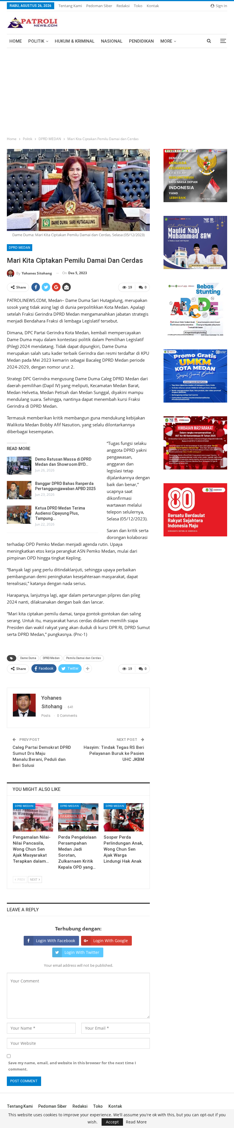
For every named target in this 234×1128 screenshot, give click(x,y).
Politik (36, 41)
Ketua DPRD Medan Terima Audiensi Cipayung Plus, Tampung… (60, 513)
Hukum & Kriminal (74, 41)
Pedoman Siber (99, 5)
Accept (112, 1122)
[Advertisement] (117, 91)
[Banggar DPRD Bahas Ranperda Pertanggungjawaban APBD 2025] (19, 490)
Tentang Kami (70, 5)
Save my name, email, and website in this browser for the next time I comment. (72, 1066)
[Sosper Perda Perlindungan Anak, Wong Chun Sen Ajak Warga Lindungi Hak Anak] (124, 817)
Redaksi (123, 5)
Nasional (111, 41)
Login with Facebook (55, 940)
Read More (136, 1122)
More (166, 41)
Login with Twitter (81, 952)
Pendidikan (141, 41)
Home (15, 41)
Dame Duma (28, 658)
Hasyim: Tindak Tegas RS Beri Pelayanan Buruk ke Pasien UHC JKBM (114, 753)
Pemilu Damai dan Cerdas (83, 658)
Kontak (153, 5)
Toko (138, 5)
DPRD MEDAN (19, 248)
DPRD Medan (51, 658)
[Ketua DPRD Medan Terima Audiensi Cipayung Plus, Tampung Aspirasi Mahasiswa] (19, 515)
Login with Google (110, 940)
